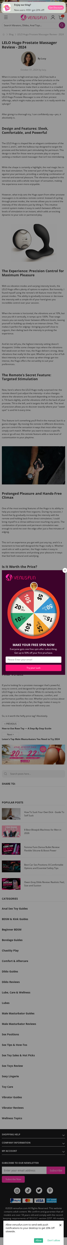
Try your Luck (33, 667)
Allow (39, 1240)
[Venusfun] (20, 577)
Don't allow (53, 1240)
